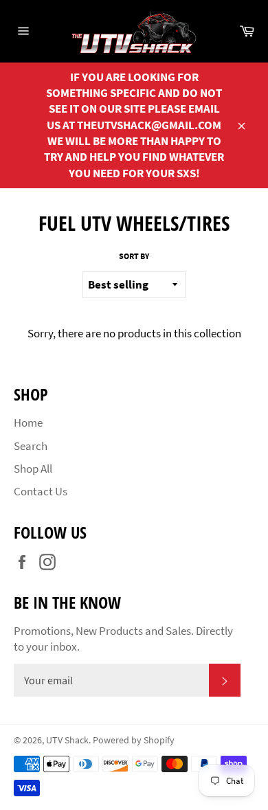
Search (30, 445)
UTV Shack (67, 740)
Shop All (33, 468)
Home (28, 422)
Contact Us (40, 491)
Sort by (134, 256)
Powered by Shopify (134, 740)
